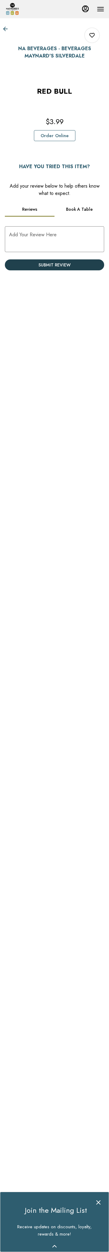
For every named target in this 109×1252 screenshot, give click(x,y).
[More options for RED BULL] (92, 35)
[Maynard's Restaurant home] (32, 9)
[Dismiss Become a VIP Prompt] (98, 1202)
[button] (7, 29)
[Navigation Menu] (100, 9)
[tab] (29, 209)
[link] (54, 135)
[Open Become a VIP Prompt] (54, 1246)
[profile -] (85, 8)
